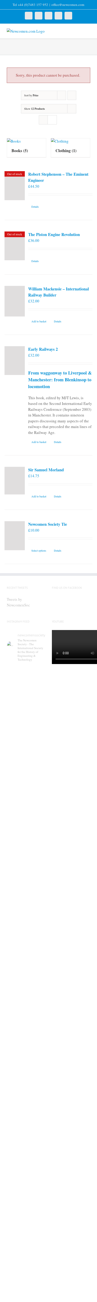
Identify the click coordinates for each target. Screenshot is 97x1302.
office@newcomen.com (67, 4)
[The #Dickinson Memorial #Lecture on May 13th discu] (26, 837)
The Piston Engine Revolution (54, 234)
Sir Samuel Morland (46, 470)
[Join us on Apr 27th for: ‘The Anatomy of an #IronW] (26, 946)
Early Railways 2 (43, 349)
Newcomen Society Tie (47, 524)
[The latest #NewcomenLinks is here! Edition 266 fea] (26, 722)
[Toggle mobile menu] (88, 30)
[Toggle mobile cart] (80, 30)
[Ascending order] (71, 95)
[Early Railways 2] (15, 360)
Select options (38, 550)
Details (35, 206)
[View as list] (52, 119)
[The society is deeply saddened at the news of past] (26, 1040)
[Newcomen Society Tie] (15, 535)
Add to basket (38, 321)
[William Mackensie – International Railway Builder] (15, 301)
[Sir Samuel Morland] (15, 480)
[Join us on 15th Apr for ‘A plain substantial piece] (26, 1141)
